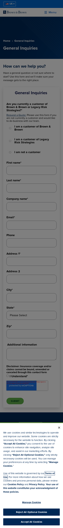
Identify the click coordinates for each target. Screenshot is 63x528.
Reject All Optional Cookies (31, 512)
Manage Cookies (31, 502)
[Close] (59, 427)
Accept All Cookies (31, 522)
